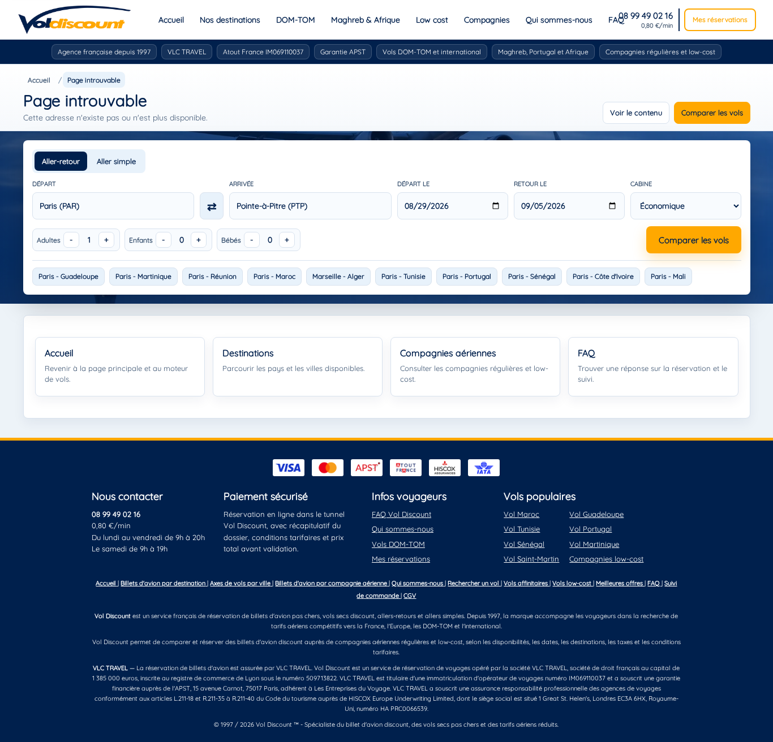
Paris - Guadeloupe (68, 276)
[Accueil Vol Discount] (74, 20)
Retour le (530, 184)
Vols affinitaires (526, 583)
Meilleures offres (620, 583)
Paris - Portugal (467, 276)
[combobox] (113, 205)
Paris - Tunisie (403, 276)
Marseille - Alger (338, 276)
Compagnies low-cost (606, 558)
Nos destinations (230, 20)
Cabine (641, 184)
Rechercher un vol (474, 583)
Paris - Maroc (274, 276)
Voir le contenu (636, 112)
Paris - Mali (668, 276)
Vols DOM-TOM (398, 544)
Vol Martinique (594, 544)
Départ (44, 184)
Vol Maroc (521, 514)
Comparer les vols (712, 112)
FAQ (616, 20)
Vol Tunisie (522, 528)
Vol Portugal (590, 528)
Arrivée (241, 184)
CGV (409, 595)
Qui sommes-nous (559, 20)
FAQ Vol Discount (401, 514)
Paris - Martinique (143, 276)
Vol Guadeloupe (596, 514)
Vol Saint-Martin (531, 558)
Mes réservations (720, 19)
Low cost (432, 20)
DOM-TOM (295, 20)
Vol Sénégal (524, 544)
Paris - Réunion (212, 276)
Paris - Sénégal (532, 276)
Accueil (171, 20)
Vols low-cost (572, 583)
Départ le (413, 184)
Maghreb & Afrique (365, 20)
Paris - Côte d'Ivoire (603, 276)
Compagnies (487, 20)
